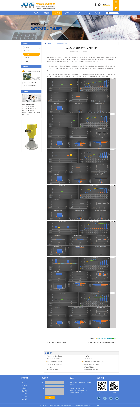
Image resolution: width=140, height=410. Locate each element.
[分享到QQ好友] (117, 398)
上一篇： (56, 342)
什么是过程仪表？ (88, 356)
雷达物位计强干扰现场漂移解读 (54, 356)
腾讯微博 (110, 338)
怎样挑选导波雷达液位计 (89, 367)
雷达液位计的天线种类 (52, 369)
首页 (26, 13)
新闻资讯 (60, 43)
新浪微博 (104, 338)
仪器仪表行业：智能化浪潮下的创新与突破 (94, 361)
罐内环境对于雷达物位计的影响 (54, 361)
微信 (115, 338)
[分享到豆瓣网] (111, 398)
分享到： (93, 338)
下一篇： (102, 342)
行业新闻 (65, 43)
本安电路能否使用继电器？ (53, 358)
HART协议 (49, 367)
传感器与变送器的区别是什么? (91, 369)
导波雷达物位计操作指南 (30, 83)
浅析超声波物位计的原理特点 (31, 85)
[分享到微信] (98, 398)
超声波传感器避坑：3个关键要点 (91, 364)
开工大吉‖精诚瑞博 (88, 358)
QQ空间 (98, 338)
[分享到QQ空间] (105, 398)
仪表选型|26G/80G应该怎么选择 (54, 364)
